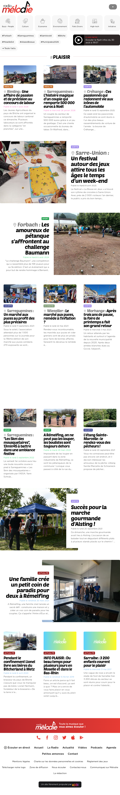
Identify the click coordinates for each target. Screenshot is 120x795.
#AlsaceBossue (27, 42)
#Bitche (61, 36)
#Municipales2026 (50, 42)
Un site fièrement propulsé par (56, 784)
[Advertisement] (60, 379)
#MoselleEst (8, 42)
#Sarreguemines (26, 36)
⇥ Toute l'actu (9, 48)
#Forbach (7, 36)
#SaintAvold (46, 36)
